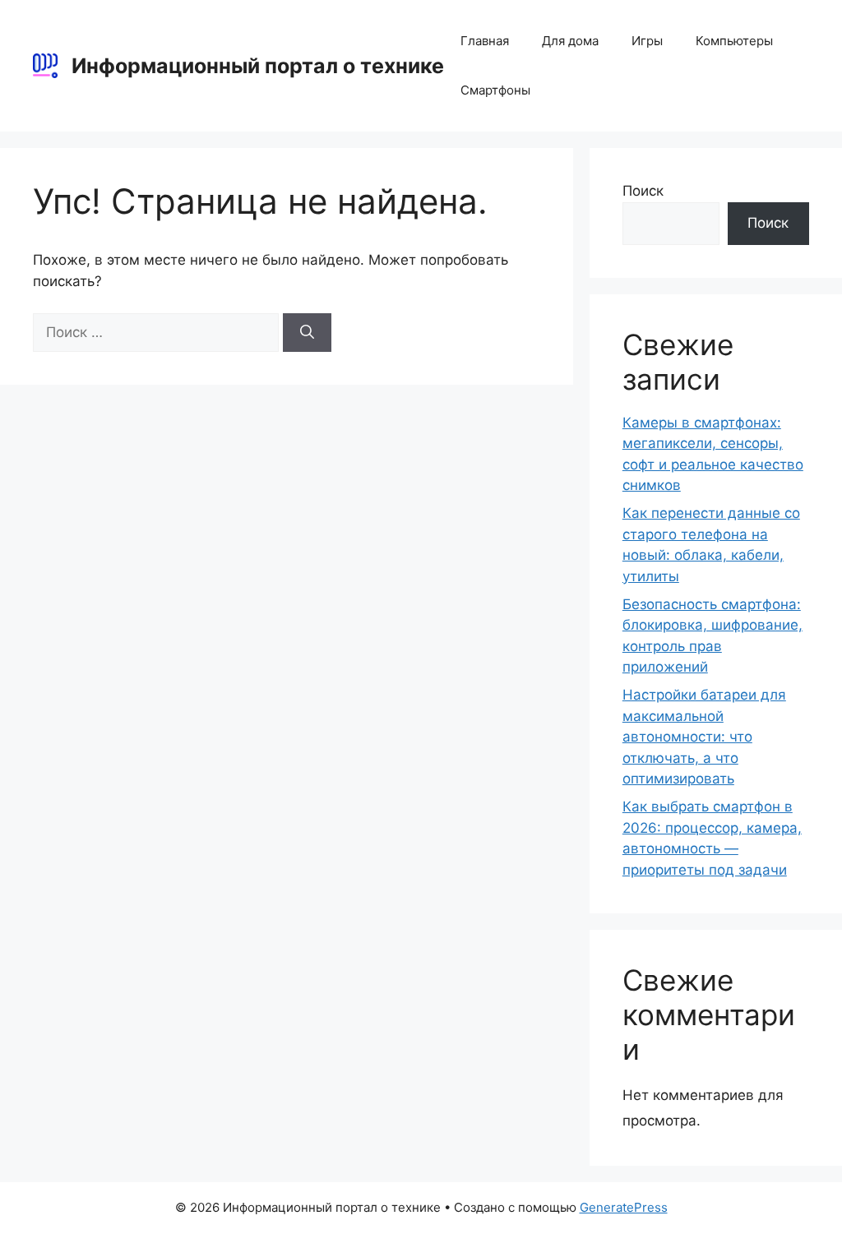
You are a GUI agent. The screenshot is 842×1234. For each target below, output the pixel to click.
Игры (647, 41)
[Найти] (307, 333)
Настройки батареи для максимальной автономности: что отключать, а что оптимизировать (704, 736)
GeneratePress (624, 1207)
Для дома (570, 41)
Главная (484, 41)
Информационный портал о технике (258, 65)
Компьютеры (734, 41)
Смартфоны (495, 90)
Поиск (643, 191)
